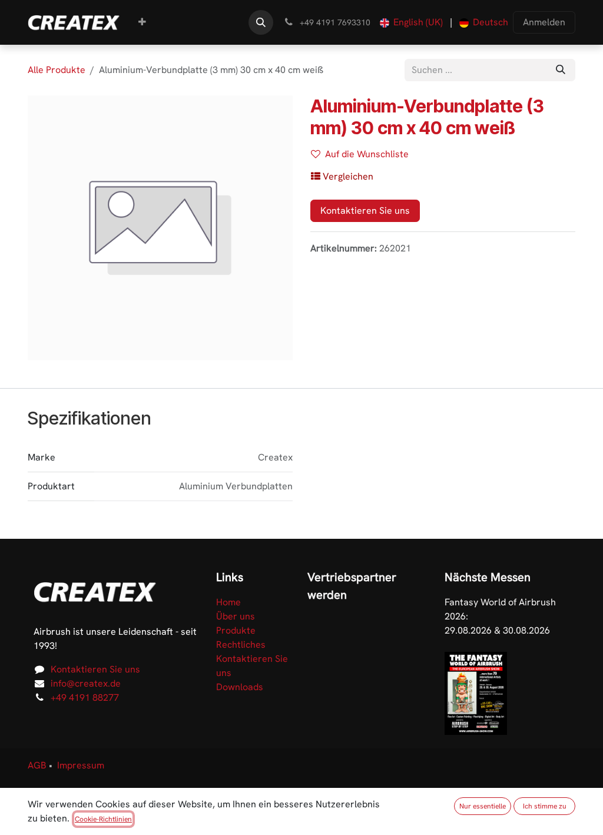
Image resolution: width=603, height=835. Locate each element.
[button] (261, 22)
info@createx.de (86, 683)
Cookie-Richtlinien (103, 819)
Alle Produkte (56, 70)
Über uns (235, 616)
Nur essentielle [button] (482, 806)
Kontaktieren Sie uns (365, 210)
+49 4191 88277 (85, 697)
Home (228, 602)
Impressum (80, 765)
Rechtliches (241, 644)
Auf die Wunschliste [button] (367, 154)
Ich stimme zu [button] (544, 806)
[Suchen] (560, 70)
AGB (37, 765)
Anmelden (544, 22)
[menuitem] (142, 22)
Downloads (239, 687)
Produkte (236, 630)
